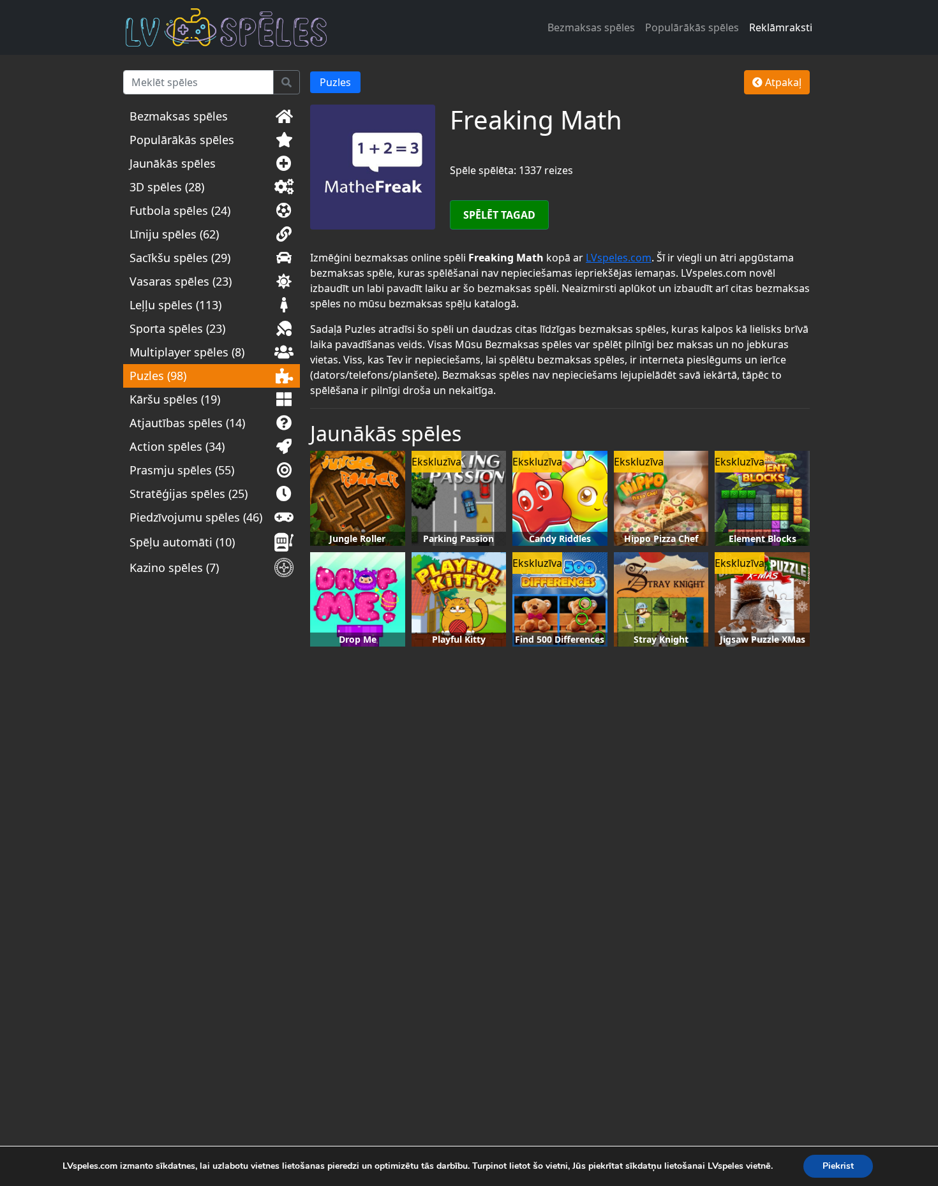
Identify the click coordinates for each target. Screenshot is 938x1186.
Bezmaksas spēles (591, 27)
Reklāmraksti (780, 27)
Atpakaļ (782, 82)
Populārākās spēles (692, 27)
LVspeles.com (618, 258)
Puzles (335, 82)
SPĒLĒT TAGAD (499, 215)
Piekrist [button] (838, 1166)
